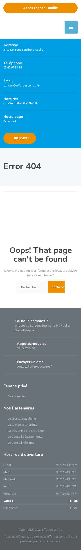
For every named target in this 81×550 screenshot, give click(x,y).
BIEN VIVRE (21, 138)
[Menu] (71, 27)
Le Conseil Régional (21, 443)
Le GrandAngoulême (22, 418)
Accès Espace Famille (40, 8)
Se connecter (17, 396)
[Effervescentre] (21, 27)
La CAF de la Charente (23, 425)
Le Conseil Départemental (25, 436)
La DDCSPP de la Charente (26, 431)
